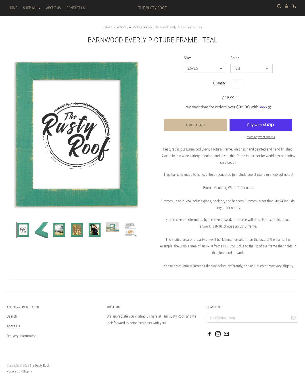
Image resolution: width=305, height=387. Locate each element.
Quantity (219, 83)
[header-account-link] (285, 6)
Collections (120, 27)
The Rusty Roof (152, 8)
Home (13, 8)
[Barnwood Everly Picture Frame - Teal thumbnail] (23, 230)
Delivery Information (21, 336)
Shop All (30, 8)
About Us (53, 8)
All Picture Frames (140, 27)
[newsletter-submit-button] (293, 318)
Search (12, 316)
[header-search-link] (277, 6)
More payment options (261, 137)
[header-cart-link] (293, 6)
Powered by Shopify (19, 371)
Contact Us (76, 8)
